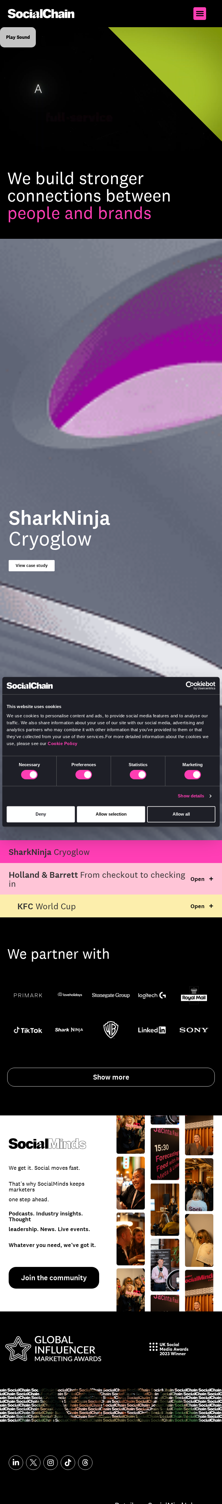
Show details (191, 796)
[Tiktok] (68, 1462)
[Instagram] (50, 1462)
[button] (199, 13)
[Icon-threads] (85, 1462)
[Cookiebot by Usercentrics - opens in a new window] (190, 685)
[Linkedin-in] (16, 1462)
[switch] (83, 774)
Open (197, 879)
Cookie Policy (62, 743)
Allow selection (111, 814)
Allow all (181, 814)
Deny (41, 814)
